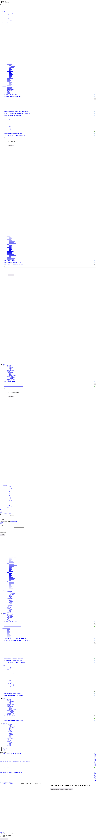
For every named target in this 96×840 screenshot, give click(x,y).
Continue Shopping (13, 521)
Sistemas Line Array (10, 251)
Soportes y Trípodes (17, 783)
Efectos (10, 30)
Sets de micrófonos (12, 243)
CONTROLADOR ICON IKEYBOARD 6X (12, 96)
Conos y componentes (10, 259)
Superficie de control (12, 375)
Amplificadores (11, 34)
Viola (10, 584)
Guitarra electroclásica (13, 28)
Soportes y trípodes (12, 255)
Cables (10, 32)
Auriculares (9, 257)
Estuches (10, 31)
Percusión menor (10, 71)
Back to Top (2, 832)
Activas (10, 245)
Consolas (8, 236)
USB (10, 250)
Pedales (8, 91)
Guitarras (8, 23)
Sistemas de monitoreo (11, 258)
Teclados (10, 374)
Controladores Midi (10, 89)
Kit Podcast (11, 378)
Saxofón (8, 632)
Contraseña (2, 530)
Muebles (10, 126)
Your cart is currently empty (5, 521)
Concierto (10, 47)
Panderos (10, 75)
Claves (10, 72)
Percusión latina (9, 64)
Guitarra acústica (12, 25)
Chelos (10, 585)
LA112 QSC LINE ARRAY (9, 260)
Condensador (11, 367)
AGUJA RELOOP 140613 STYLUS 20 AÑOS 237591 (14, 135)
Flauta (8, 633)
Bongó (10, 70)
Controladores (9, 118)
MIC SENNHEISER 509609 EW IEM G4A (12, 262)
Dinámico (10, 368)
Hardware (8, 19)
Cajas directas (9, 247)
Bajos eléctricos (11, 36)
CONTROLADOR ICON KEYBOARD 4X (12, 98)
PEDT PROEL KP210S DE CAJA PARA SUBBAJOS (10, 753)
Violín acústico (11, 582)
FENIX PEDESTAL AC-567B (6, 767)
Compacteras (9, 121)
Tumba (10, 68)
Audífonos (8, 123)
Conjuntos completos (10, 13)
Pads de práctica (9, 20)
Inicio (1, 783)
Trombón (8, 634)
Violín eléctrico (11, 583)
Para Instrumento (12, 241)
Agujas (8, 122)
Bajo (10, 576)
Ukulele (8, 44)
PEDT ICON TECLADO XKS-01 (10, 94)
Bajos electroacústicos (13, 37)
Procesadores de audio (10, 379)
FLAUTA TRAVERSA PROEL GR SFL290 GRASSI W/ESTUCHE (17, 113)
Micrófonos (9, 85)
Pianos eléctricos (9, 87)
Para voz (10, 240)
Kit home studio (11, 377)
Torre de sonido (9, 252)
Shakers (10, 73)
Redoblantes (9, 16)
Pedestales (8, 93)
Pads (10, 373)
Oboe (8, 630)
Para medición (11, 242)
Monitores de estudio (10, 370)
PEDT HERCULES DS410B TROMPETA (12, 115)
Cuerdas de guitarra (12, 29)
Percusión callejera (10, 78)
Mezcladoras (9, 119)
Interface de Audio (10, 365)
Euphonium (9, 635)
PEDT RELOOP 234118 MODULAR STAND (13, 133)
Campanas (11, 74)
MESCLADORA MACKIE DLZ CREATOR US (13, 264)
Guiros (10, 77)
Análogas (10, 237)
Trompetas (8, 631)
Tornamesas (9, 120)
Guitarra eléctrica (12, 24)
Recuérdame (3, 532)
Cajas (8, 244)
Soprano (10, 45)
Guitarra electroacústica (13, 27)
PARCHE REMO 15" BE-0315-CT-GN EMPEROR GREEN (11, 772)
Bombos (8, 18)
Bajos (8, 35)
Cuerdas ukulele (12, 578)
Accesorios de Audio (10, 254)
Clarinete (8, 629)
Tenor (10, 46)
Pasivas (10, 248)
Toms (8, 17)
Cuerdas (10, 39)
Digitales (10, 238)
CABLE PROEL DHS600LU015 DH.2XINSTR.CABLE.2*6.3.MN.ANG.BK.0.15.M (16, 761)
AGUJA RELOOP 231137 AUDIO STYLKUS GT (13, 131)
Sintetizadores (9, 90)
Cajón (10, 65)
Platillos (8, 14)
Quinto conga (11, 67)
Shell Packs (9, 12)
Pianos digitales (9, 88)
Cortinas (10, 76)
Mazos (10, 83)
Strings (8, 581)
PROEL (54, 792)
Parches (8, 15)
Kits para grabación (10, 376)
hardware (8, 79)
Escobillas (10, 84)
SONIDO (4, 783)
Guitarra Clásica (12, 26)
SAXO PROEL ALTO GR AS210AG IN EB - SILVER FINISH (16, 111)
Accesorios (9, 21)
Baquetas (8, 81)
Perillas (10, 128)
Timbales (10, 69)
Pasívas (10, 246)
